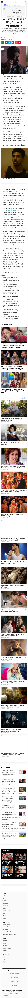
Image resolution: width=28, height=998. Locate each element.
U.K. (3, 964)
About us (4, 940)
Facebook (15, 973)
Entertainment (6, 910)
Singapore (5, 961)
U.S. (3, 967)
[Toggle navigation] (2, 2)
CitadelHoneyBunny (10, 262)
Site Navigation (6, 948)
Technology (5, 905)
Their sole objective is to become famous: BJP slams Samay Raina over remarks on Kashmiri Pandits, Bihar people (14, 368)
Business (5, 903)
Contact (4, 950)
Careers (4, 945)
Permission (5, 927)
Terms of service (7, 932)
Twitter (15, 977)
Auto (3, 913)
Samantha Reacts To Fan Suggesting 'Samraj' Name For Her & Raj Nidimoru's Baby (12, 391)
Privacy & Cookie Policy (9, 934)
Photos (4, 915)
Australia (5, 956)
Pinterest (15, 981)
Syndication (5, 929)
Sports (4, 908)
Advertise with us (7, 924)
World (4, 900)
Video (4, 918)
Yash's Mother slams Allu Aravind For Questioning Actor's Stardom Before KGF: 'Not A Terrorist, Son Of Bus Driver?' (13, 345)
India (3, 895)
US (3, 898)
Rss (15, 985)
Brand (4, 943)
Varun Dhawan (11, 210)
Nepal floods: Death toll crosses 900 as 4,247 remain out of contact (8, 807)
